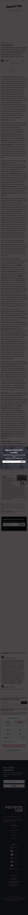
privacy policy (15, 465)
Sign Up (23, 461)
